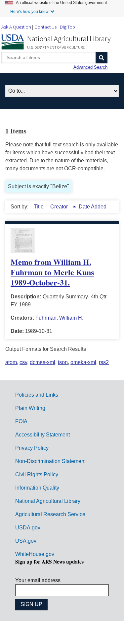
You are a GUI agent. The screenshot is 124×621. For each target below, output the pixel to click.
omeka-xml (83, 362)
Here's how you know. (29, 11)
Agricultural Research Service (50, 514)
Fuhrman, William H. (59, 318)
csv (23, 362)
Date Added (92, 206)
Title (39, 206)
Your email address (38, 580)
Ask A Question (16, 27)
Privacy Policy (32, 448)
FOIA (21, 421)
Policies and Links (36, 395)
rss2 (104, 362)
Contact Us (45, 27)
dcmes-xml (42, 362)
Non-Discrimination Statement (50, 461)
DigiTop (67, 27)
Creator (59, 206)
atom (11, 362)
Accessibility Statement (42, 434)
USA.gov (25, 541)
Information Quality (37, 488)
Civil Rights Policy (36, 474)
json (63, 362)
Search (101, 57)
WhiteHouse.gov (34, 554)
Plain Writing (30, 408)
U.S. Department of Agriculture (56, 47)
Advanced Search (90, 67)
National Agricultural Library (69, 38)
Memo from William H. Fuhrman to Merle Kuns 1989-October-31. (52, 272)
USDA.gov (27, 527)
